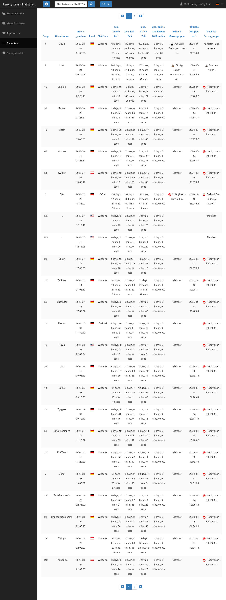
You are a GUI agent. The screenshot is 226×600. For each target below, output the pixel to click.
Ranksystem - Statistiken (18, 4)
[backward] (122, 16)
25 (104, 4)
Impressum (101, 597)
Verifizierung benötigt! (195, 4)
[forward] (140, 16)
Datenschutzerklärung (119, 597)
